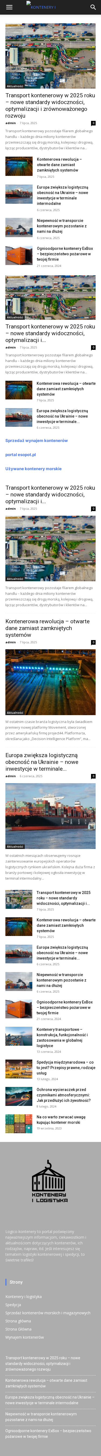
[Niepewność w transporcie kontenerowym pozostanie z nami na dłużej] (19, 227)
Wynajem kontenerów (24, 1337)
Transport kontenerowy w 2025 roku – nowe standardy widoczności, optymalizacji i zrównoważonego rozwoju (50, 105)
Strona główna (18, 1320)
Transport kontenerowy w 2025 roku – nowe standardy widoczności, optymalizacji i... (50, 333)
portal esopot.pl (20, 454)
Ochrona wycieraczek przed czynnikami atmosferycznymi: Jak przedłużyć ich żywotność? (64, 1095)
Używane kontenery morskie (33, 468)
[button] (9, 7)
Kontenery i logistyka (23, 1296)
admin (10, 123)
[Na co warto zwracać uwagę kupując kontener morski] (18, 1123)
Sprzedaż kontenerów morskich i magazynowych (47, 1312)
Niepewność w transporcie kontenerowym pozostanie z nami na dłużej (62, 226)
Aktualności (15, 86)
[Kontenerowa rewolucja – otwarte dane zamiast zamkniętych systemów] (19, 166)
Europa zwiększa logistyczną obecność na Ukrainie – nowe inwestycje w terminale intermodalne (50, 1400)
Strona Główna (18, 1329)
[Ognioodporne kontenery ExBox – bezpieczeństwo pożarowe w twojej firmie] (19, 255)
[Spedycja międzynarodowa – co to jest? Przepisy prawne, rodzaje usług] (18, 1069)
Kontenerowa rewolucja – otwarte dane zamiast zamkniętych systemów (59, 164)
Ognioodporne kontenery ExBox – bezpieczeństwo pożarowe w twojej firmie (65, 254)
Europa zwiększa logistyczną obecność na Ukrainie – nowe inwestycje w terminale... (62, 416)
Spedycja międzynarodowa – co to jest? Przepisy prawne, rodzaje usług (66, 1067)
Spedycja (13, 1304)
